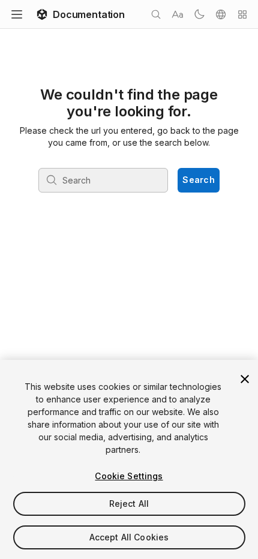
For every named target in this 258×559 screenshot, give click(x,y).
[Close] (245, 379)
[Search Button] (156, 14)
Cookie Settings (129, 476)
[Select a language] (220, 14)
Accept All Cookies (129, 537)
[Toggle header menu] (17, 14)
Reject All (129, 503)
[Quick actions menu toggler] (242, 14)
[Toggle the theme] (199, 14)
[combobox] (104, 180)
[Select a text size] (177, 14)
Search (198, 180)
